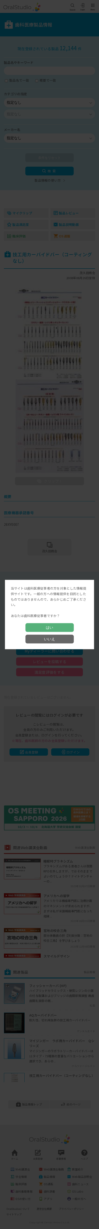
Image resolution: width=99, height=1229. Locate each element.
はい (49, 627)
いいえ (49, 639)
